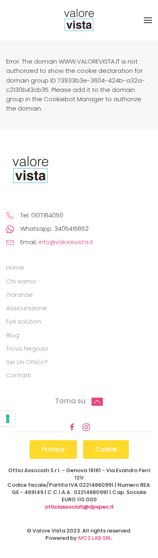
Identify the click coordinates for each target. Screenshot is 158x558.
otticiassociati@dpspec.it (79, 507)
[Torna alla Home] (79, 20)
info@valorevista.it (65, 242)
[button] (148, 20)
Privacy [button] (53, 449)
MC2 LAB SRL (94, 538)
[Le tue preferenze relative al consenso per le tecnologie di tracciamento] (7, 418)
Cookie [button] (106, 449)
